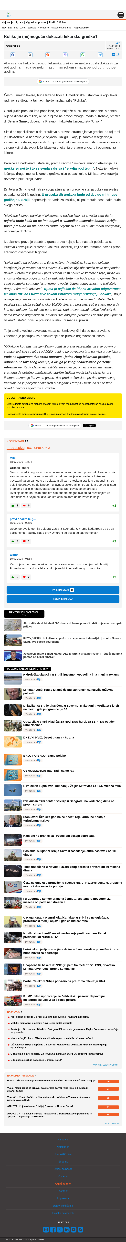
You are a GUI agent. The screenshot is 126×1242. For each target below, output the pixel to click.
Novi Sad (7, 27)
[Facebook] (12, 55)
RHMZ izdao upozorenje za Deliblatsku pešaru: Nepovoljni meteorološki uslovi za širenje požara (64, 998)
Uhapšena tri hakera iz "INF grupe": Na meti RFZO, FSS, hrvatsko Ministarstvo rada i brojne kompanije (69, 967)
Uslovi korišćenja (63, 1205)
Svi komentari (62, 590)
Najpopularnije (81, 27)
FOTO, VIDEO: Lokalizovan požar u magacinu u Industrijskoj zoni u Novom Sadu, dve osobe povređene (72, 640)
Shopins (63, 1161)
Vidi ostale (112, 1123)
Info (16, 27)
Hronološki (15, 448)
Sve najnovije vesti (105, 1065)
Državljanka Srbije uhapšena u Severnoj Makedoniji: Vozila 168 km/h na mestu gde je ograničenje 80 (58, 1046)
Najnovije (7, 22)
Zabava (32, 27)
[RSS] (80, 1229)
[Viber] (65, 55)
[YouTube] (73, 1229)
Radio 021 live (57, 22)
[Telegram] (100, 55)
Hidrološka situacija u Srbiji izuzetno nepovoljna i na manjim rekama (71, 674)
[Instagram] (46, 1229)
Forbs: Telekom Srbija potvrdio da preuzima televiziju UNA (64, 981)
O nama (63, 1176)
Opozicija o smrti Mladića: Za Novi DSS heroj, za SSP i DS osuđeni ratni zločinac (56, 1053)
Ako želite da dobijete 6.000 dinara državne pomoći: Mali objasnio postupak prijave (72, 625)
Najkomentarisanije (61, 27)
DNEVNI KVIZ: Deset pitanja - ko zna (48, 737)
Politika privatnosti (63, 1213)
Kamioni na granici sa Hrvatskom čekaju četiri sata (58, 835)
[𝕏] (30, 55)
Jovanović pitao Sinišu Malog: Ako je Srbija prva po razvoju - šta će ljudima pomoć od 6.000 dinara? (72, 655)
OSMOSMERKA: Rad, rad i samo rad (48, 770)
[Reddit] (47, 55)
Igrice (19, 22)
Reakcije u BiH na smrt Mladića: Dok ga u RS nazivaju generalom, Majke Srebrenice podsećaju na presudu (64, 1031)
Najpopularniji (38, 448)
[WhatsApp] (83, 55)
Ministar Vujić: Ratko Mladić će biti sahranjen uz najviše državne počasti (51, 1038)
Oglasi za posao (36, 22)
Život (22, 27)
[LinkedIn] (66, 1229)
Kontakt (63, 1191)
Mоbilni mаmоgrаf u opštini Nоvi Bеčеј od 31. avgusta (41, 1023)
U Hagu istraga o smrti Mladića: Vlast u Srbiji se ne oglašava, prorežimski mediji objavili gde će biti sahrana (66, 919)
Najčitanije (43, 27)
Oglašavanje (63, 1183)
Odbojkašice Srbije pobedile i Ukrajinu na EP (36, 1060)
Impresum (63, 1198)
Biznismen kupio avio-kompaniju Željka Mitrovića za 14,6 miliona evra (72, 786)
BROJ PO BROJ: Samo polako (44, 755)
